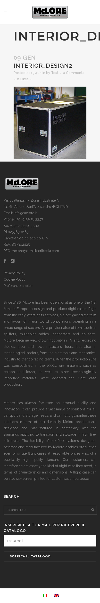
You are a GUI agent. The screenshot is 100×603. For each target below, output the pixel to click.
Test (54, 73)
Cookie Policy (14, 279)
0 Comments (73, 73)
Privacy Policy (14, 273)
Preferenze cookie (18, 286)
